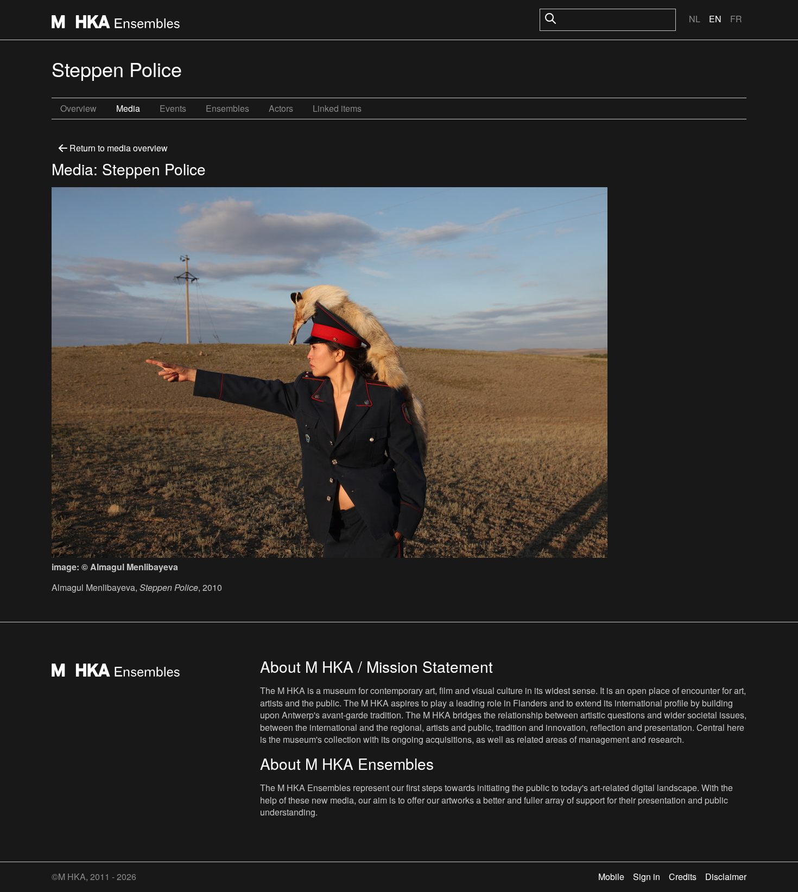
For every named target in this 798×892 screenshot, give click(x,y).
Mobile (611, 876)
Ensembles (227, 108)
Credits (682, 876)
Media (128, 108)
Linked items (337, 108)
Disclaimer (725, 876)
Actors (281, 108)
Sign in (646, 876)
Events (173, 108)
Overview (78, 108)
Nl (694, 18)
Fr (736, 18)
